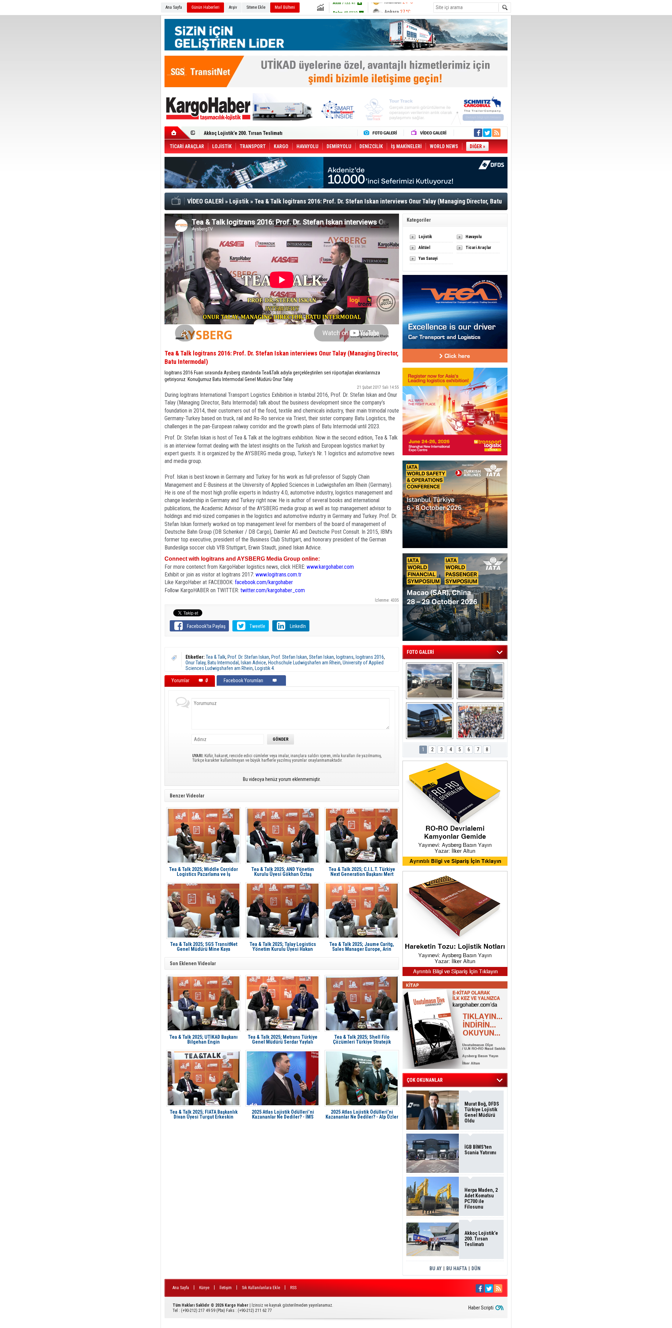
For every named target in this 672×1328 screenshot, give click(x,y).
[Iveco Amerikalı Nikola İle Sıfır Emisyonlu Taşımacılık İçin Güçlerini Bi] (429, 721)
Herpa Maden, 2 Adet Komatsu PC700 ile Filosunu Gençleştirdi (481, 1198)
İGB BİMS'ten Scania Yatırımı (480, 1149)
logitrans (345, 657)
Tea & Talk (215, 657)
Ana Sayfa (174, 7)
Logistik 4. (265, 668)
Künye (204, 1287)
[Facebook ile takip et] (478, 133)
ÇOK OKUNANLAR (425, 1080)
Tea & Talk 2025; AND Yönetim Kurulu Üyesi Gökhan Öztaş (282, 872)
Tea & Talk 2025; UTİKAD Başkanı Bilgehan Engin (203, 1039)
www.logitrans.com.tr (278, 574)
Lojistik (425, 236)
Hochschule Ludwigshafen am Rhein (304, 662)
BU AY (435, 1268)
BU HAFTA (456, 1268)
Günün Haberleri (205, 7)
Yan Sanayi (428, 258)
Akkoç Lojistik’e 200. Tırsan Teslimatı (481, 1238)
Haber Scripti (480, 1307)
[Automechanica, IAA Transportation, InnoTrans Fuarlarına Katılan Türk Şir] (429, 681)
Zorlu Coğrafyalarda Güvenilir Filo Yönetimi (250, 133)
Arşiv (233, 7)
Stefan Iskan (321, 657)
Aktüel (424, 247)
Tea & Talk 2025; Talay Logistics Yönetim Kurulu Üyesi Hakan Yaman (283, 947)
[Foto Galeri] (382, 132)
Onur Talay (195, 662)
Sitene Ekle (255, 7)
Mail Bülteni (285, 7)
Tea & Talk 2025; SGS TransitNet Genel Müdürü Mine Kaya (203, 947)
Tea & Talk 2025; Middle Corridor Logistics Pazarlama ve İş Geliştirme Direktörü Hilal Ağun (203, 872)
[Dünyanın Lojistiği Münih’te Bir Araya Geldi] (480, 721)
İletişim (225, 1287)
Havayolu (473, 236)
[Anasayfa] (177, 132)
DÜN (476, 1268)
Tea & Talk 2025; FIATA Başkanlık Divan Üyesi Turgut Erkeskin (204, 1114)
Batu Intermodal (223, 662)
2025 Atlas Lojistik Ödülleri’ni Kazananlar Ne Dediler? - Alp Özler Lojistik (362, 1114)
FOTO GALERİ (420, 652)
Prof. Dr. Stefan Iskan (248, 657)
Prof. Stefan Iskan (289, 657)
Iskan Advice (253, 662)
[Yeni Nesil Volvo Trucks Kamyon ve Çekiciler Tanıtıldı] (480, 681)
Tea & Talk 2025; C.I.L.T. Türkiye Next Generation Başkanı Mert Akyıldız (362, 872)
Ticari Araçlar (478, 247)
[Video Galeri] (429, 132)
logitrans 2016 (370, 657)
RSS (293, 1287)
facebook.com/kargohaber (264, 582)
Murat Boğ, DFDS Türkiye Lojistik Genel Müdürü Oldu (481, 1112)
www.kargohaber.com (330, 566)
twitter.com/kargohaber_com (272, 590)
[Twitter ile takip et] (487, 133)
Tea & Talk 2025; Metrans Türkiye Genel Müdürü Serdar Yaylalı (282, 1039)
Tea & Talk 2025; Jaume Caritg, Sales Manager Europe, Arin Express (361, 947)
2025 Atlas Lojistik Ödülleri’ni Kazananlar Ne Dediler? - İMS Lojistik (283, 1114)
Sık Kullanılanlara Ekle (261, 1287)
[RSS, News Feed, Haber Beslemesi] (496, 133)
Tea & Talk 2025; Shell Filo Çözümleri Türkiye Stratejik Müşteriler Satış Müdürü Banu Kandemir (361, 1039)
